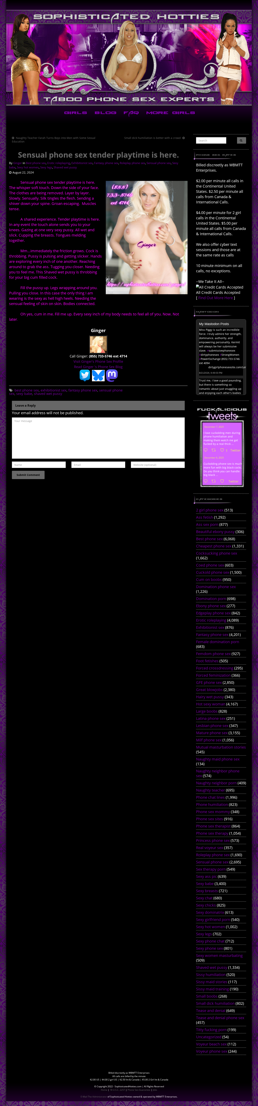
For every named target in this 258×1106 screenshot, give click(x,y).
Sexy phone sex (209, 948)
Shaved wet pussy (65, 167)
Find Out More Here (215, 297)
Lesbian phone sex (212, 725)
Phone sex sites (209, 818)
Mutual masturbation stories (221, 747)
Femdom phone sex (213, 653)
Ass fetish (204, 517)
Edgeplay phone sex (213, 613)
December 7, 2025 (214, 426)
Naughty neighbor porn (216, 782)
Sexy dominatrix (210, 912)
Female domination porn (217, 641)
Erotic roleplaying (58, 163)
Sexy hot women (28, 167)
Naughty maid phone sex (217, 759)
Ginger (17, 163)
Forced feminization (213, 675)
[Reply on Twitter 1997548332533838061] (207, 450)
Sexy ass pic (206, 876)
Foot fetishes (207, 660)
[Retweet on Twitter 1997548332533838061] (215, 450)
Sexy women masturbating (219, 955)
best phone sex (27, 390)
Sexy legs (46, 167)
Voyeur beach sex (211, 1044)
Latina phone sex (211, 718)
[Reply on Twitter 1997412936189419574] (207, 481)
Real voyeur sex (209, 847)
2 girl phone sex (209, 510)
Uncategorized (208, 1036)
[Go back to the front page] (129, 57)
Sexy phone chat (210, 941)
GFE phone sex (209, 682)
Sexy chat (204, 898)
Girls (75, 113)
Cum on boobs (209, 579)
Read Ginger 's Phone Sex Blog (98, 366)
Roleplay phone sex (132, 163)
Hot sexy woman (210, 704)
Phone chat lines (210, 797)
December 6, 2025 (214, 457)
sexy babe (24, 393)
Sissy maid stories (211, 981)
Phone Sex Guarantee (138, 1089)
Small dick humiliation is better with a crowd (152, 138)
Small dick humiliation (215, 1003)
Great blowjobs (209, 689)
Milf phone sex (209, 740)
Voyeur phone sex (211, 1051)
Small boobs (207, 996)
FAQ (130, 113)
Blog (105, 113)
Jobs (155, 1089)
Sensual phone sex (159, 163)
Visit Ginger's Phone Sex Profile (98, 361)
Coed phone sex (210, 565)
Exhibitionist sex (82, 163)
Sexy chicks (206, 905)
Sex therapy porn (211, 869)
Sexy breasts (207, 890)
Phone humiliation (212, 804)
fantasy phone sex (82, 390)
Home (104, 1089)
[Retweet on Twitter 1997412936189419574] (215, 481)
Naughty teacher (210, 790)
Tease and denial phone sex (220, 1017)
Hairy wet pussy (210, 696)
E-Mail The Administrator (94, 1096)
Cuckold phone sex (212, 572)
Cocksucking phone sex (216, 553)
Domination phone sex (216, 586)
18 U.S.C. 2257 (117, 1089)
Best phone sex (36, 163)
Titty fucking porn (211, 1029)
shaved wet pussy (48, 393)
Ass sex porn (207, 524)
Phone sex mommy (213, 811)
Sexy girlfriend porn (213, 919)
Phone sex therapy (212, 833)
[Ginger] (98, 344)
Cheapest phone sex (213, 546)
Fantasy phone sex (106, 163)
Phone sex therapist (213, 826)
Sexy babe (205, 883)
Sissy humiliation (211, 974)
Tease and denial (210, 1010)
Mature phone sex (212, 732)
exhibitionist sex (53, 390)
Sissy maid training (212, 989)
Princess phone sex (213, 840)
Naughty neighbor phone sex (217, 773)
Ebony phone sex (211, 605)
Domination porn (211, 598)
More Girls (170, 113)
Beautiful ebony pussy (215, 531)
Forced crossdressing (214, 668)
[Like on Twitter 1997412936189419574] (223, 481)
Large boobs (207, 711)
